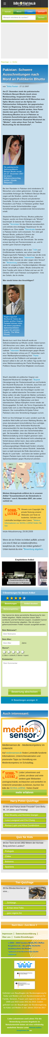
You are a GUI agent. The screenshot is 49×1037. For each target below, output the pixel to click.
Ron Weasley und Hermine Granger (21, 815)
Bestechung (12, 262)
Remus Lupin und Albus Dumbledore (22, 825)
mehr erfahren (24, 792)
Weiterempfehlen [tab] (10, 609)
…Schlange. (10, 903)
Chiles (8, 856)
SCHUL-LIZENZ (17, 788)
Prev (5, 574)
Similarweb (12, 954)
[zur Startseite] (24, 4)
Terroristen (14, 224)
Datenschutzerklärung (26, 934)
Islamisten (15, 350)
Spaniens (9, 867)
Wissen (19, 11)
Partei (36, 356)
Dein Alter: (6, 639)
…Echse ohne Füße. (14, 908)
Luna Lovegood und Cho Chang (20, 820)
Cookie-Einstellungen (24, 937)
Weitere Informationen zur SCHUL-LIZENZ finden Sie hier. (23, 523)
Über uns (6, 937)
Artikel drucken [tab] (31, 603)
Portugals (9, 851)
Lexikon (30, 11)
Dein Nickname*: (9, 630)
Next (44, 574)
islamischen (29, 257)
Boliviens (9, 861)
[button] (41, 17)
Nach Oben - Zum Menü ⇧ (24, 925)
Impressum (7, 934)
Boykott (37, 380)
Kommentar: (7, 659)
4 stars (18, 651)
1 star (4, 651)
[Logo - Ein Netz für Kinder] (24, 964)
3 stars (13, 651)
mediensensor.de (14, 753)
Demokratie (30, 229)
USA (35, 250)
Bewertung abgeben (33, 549)
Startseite (8, 11)
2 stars (9, 651)
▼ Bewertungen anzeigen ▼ (24, 700)
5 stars (23, 651)
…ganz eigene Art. (13, 913)
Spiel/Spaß (41, 11)
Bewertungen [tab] (11, 603)
